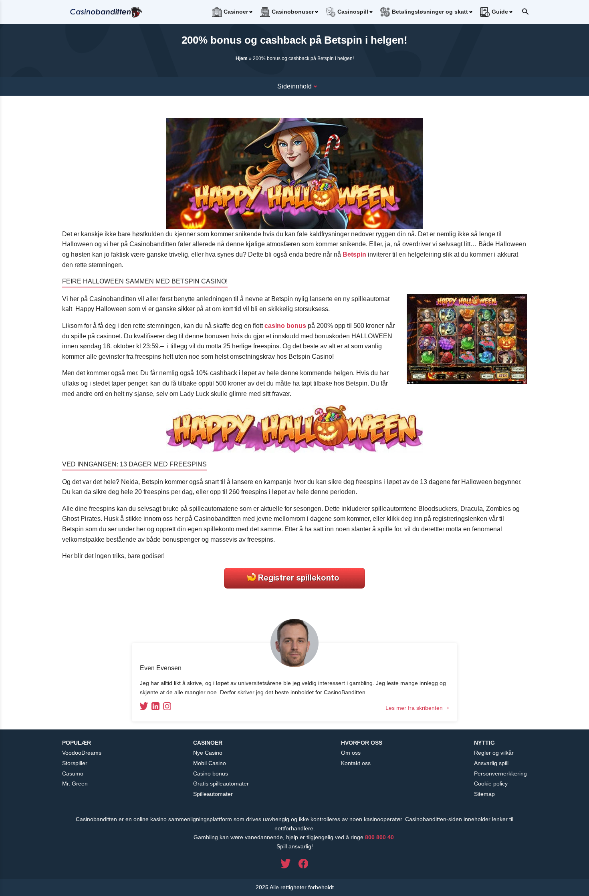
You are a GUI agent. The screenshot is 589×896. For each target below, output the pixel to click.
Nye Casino (207, 752)
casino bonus (285, 325)
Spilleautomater (213, 794)
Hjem (242, 58)
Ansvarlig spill (491, 763)
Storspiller (74, 763)
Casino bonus (210, 773)
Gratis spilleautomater (221, 783)
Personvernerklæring (500, 773)
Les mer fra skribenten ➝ (417, 708)
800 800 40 (379, 837)
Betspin (354, 254)
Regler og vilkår (494, 752)
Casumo (72, 773)
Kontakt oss (356, 763)
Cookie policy (491, 783)
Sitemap (484, 794)
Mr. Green (75, 783)
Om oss (351, 752)
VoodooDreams (81, 752)
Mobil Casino (209, 763)
